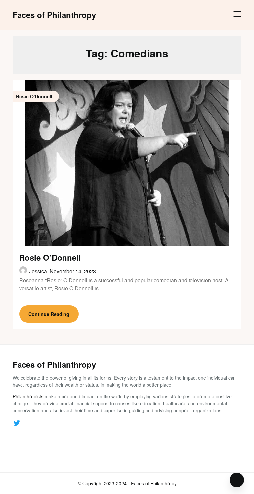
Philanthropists (28, 396)
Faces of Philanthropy (54, 15)
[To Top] (237, 480)
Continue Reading (48, 314)
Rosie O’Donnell (50, 257)
